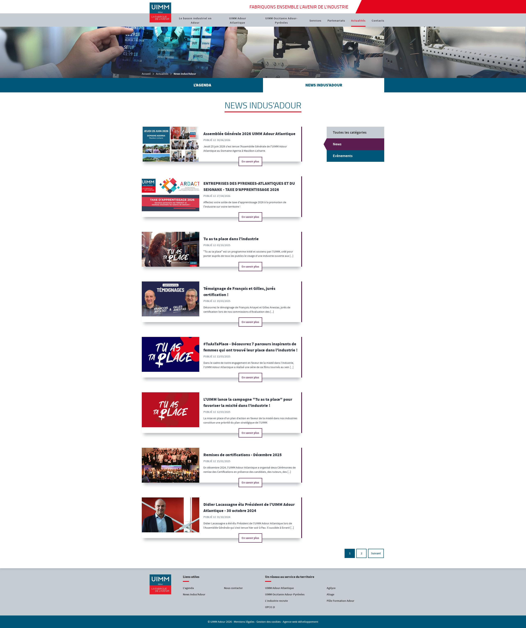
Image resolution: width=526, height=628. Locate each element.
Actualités (162, 74)
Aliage (330, 594)
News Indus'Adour (194, 594)
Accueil (146, 74)
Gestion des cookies (268, 621)
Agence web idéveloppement (300, 621)
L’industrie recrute (276, 601)
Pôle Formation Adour (340, 601)
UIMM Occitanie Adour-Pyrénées (285, 594)
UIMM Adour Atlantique (279, 588)
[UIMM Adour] (160, 12)
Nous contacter (233, 588)
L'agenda (188, 588)
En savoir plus (250, 161)
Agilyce (331, 588)
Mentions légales (244, 621)
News (337, 144)
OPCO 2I (270, 607)
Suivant (376, 553)
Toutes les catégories (350, 132)
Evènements (343, 155)
